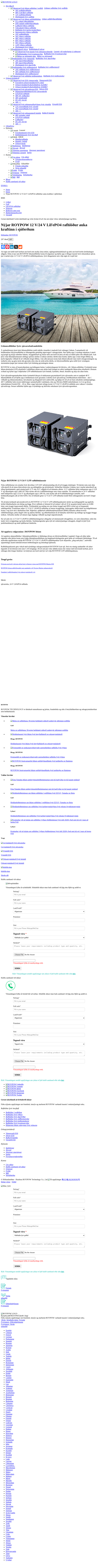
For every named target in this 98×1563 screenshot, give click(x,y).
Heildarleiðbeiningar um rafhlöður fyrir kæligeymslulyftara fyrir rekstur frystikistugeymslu (44, 816)
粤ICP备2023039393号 (71, 1180)
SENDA (17, 968)
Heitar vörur (5, 1182)
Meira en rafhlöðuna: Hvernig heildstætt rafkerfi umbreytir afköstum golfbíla (39, 730)
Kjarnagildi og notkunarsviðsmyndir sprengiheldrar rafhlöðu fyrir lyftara (38, 757)
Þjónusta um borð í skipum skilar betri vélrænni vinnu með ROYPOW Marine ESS (27, 564)
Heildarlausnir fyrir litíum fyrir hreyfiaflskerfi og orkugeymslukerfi (35, 744)
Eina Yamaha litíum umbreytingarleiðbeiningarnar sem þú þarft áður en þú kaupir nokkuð (44, 789)
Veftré (14, 1182)
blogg (8, 192)
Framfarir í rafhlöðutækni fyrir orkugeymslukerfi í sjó (18, 572)
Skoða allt (4, 875)
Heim (8, 190)
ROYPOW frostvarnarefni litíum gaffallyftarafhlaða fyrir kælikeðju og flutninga (41, 770)
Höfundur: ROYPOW (9, 235)
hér (74, 974)
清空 (10, 239)
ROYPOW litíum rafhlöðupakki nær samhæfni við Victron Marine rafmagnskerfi (27, 568)
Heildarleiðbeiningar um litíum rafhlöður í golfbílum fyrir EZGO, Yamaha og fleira (42, 803)
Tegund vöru (19, 934)
